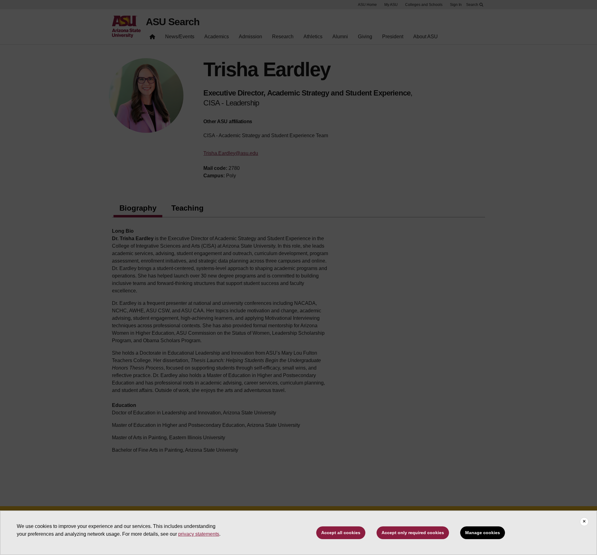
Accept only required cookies (413, 532)
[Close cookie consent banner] (584, 521)
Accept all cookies (340, 532)
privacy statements (198, 534)
